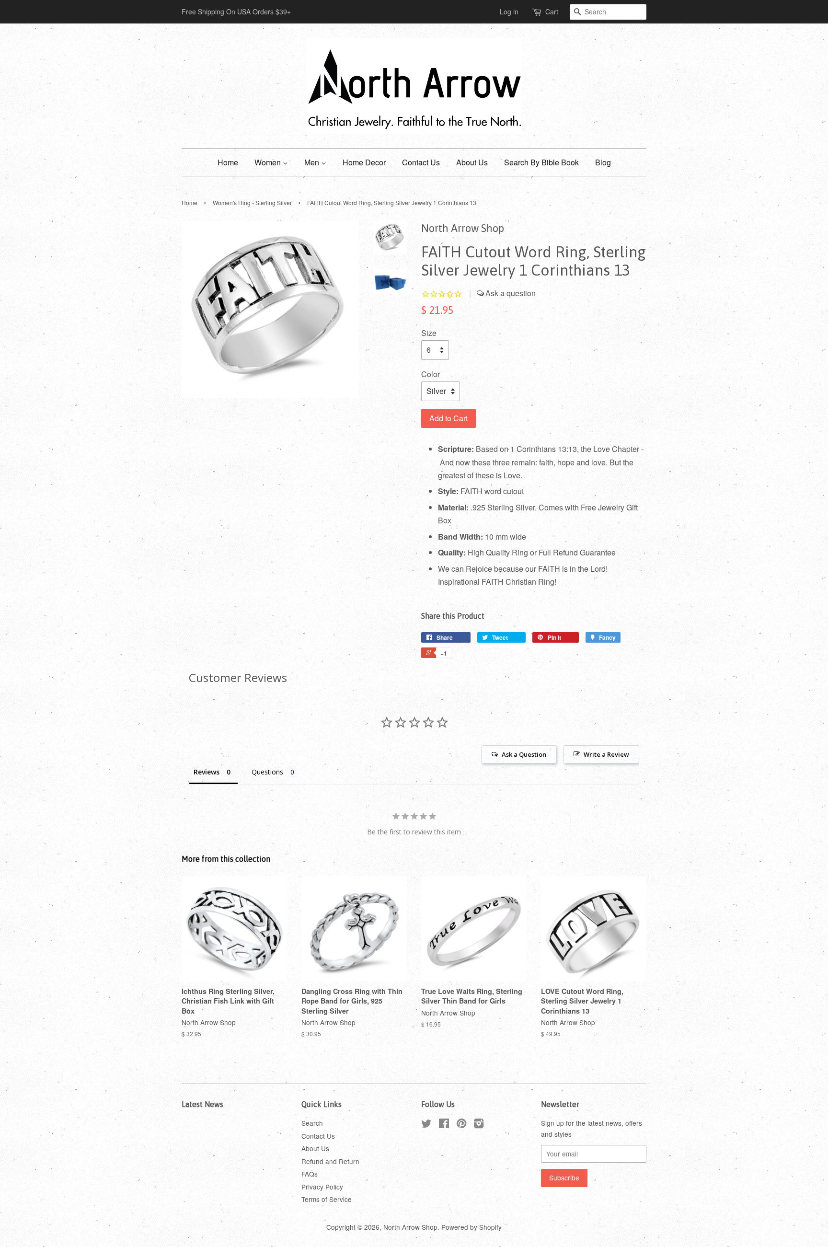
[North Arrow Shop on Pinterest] (461, 1125)
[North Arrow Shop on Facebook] (443, 1125)
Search (312, 1123)
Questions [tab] (267, 771)
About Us (472, 162)
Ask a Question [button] (524, 754)
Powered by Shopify (471, 1227)
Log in (509, 11)
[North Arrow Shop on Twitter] (426, 1125)
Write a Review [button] (606, 754)
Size (429, 332)
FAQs (309, 1173)
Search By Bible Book (541, 162)
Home (228, 162)
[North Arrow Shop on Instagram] (478, 1125)
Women (268, 162)
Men (312, 162)
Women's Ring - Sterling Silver (252, 202)
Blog (603, 162)
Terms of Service (326, 1199)
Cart (551, 11)
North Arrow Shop (410, 1227)
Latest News (202, 1104)
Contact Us (421, 162)
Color (430, 374)
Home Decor (364, 162)
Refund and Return (330, 1161)
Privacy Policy (322, 1186)
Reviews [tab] (206, 771)
